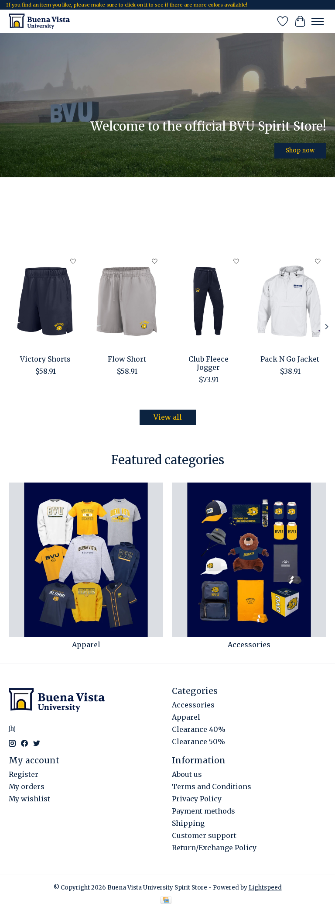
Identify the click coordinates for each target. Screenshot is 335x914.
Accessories (249, 644)
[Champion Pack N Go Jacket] (289, 301)
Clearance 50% (198, 741)
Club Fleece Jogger (208, 363)
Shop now (300, 150)
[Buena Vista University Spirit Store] (39, 21)
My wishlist (29, 798)
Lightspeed (265, 887)
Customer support (204, 835)
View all (168, 417)
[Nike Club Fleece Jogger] (208, 301)
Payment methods (203, 811)
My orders (26, 786)
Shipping (188, 823)
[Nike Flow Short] (126, 301)
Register (23, 774)
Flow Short (127, 359)
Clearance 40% (199, 729)
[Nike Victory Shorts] (45, 301)
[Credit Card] (166, 901)
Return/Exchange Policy (214, 847)
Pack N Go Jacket (289, 359)
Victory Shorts (45, 359)
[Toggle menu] (317, 21)
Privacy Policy (197, 798)
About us (187, 774)
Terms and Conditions (211, 786)
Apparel (86, 644)
